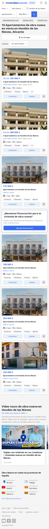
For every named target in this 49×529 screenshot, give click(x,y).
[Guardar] (43, 96)
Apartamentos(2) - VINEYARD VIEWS (24, 62)
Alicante (32, 3)
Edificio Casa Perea (10, 378)
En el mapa (25, 37)
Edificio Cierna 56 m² (24, 195)
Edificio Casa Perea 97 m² (24, 382)
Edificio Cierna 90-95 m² (24, 328)
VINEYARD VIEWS (10, 84)
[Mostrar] (34, 14)
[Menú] (3, 2)
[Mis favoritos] (41, 2)
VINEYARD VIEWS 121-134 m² (24, 142)
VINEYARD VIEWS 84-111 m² (24, 88)
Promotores (6, 516)
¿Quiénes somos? (32, 512)
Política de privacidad (20, 508)
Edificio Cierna (8, 192)
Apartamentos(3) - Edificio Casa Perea (24, 356)
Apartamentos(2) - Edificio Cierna (24, 248)
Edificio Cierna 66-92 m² (24, 274)
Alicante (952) (28, 20)
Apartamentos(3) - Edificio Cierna (24, 302)
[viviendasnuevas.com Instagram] (14, 521)
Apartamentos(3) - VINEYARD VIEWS (24, 116)
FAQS (21, 512)
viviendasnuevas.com (10, 20)
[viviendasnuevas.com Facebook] (9, 521)
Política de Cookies (9, 512)
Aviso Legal (6, 508)
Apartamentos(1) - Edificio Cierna (24, 169)
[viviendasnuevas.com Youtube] (4, 521)
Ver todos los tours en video (14, 413)
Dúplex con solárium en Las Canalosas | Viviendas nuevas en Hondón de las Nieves (23, 445)
